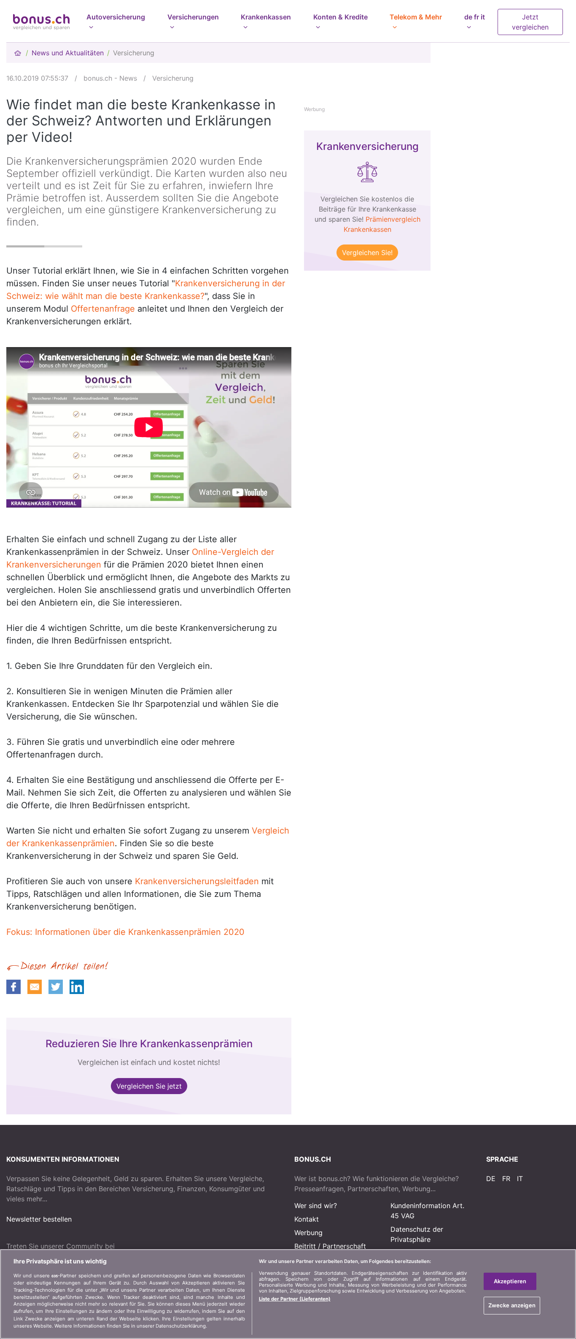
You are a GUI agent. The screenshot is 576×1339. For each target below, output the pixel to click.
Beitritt (305, 1246)
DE (490, 1178)
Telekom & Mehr (416, 17)
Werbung (308, 1232)
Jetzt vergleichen (530, 22)
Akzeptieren (510, 1281)
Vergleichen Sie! (367, 252)
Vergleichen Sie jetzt (149, 1086)
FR (506, 1178)
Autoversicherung (115, 17)
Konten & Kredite (340, 17)
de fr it (474, 17)
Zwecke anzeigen (512, 1305)
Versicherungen (193, 17)
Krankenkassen (266, 17)
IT (520, 1178)
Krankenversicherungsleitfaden (197, 881)
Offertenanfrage (103, 309)
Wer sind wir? (315, 1205)
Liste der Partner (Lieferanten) (295, 1299)
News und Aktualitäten (68, 53)
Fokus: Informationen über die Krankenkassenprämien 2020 (125, 932)
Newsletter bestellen (39, 1219)
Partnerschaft (344, 1246)
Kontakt (306, 1219)
